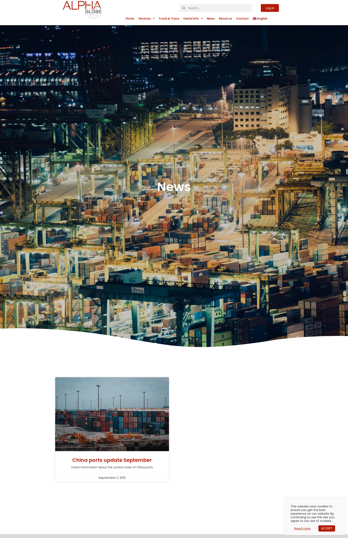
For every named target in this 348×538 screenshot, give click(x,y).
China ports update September (112, 460)
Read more (302, 528)
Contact (242, 19)
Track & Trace (169, 19)
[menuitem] (260, 18)
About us (225, 19)
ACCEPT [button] (326, 528)
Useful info (191, 19)
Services (144, 19)
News (211, 19)
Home (130, 19)
